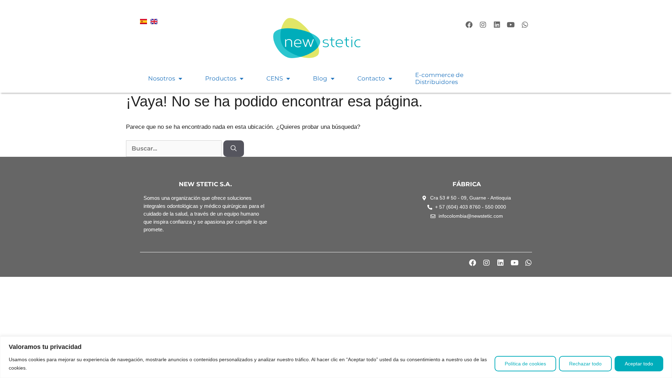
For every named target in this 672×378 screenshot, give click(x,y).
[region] (336, 357)
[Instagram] (483, 25)
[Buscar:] (174, 148)
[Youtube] (511, 25)
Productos (220, 78)
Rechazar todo (585, 363)
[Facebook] (469, 25)
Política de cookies (525, 363)
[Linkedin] (497, 25)
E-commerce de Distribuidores (439, 78)
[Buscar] (233, 148)
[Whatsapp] (525, 25)
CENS (274, 78)
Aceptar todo (639, 363)
